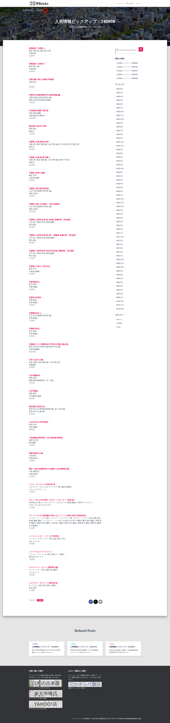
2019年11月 (120, 305)
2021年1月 (119, 256)
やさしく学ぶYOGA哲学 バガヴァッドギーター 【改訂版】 (52, 500)
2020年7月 (119, 278)
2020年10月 (120, 267)
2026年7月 (119, 92)
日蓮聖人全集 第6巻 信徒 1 (39, 142)
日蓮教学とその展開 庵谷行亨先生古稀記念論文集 (48, 344)
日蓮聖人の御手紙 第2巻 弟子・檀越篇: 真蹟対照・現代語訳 (52, 235)
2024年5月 (119, 161)
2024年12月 (120, 142)
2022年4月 (119, 221)
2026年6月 (119, 96)
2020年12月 (120, 259)
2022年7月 (119, 214)
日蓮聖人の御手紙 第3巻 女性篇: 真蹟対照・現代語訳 (50, 220)
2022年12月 (120, 199)
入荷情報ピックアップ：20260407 (127, 74)
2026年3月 (119, 104)
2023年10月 (120, 168)
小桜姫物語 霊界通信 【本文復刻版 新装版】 (46, 438)
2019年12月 (120, 301)
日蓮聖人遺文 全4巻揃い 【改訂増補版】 (45, 204)
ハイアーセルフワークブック (40, 552)
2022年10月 (120, 206)
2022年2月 (119, 229)
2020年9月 (119, 271)
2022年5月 (119, 218)
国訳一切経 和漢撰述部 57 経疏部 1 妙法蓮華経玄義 (49, 469)
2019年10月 (120, 309)
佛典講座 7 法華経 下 (37, 64)
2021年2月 (119, 252)
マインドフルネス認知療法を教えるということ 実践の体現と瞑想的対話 (57, 515)
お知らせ (119, 319)
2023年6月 (119, 180)
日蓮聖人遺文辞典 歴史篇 (39, 188)
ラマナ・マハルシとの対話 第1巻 (42, 484)
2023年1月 (119, 195)
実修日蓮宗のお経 (36, 453)
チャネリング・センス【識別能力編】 (44, 567)
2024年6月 (119, 157)
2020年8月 (119, 275)
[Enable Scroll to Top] (166, 719)
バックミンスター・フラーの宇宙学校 (44, 536)
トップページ (119, 3)
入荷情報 (40, 600)
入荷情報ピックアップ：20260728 (127, 67)
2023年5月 (119, 183)
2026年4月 (119, 100)
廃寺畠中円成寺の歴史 (38, 126)
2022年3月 (119, 225)
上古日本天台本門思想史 (38, 422)
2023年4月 (119, 187)
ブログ (138, 3)
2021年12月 (120, 237)
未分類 (118, 327)
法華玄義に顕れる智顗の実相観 (41, 79)
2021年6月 (119, 244)
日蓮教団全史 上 (35, 313)
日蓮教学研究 (34, 329)
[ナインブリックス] (39, 3)
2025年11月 (120, 115)
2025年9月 (119, 123)
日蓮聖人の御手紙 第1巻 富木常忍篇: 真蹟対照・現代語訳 (51, 251)
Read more (49, 652)
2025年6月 (119, 134)
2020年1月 (119, 297)
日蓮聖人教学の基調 (37, 173)
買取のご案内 (129, 3)
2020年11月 (120, 263)
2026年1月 (119, 108)
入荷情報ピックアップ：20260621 (127, 71)
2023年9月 (119, 172)
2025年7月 (119, 130)
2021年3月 (119, 248)
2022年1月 (119, 233)
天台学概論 (33, 391)
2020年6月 (119, 282)
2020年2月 (119, 293)
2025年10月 (120, 119)
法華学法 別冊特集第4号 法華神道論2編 (44, 95)
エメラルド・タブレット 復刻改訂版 (43, 583)
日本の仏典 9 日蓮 (36, 360)
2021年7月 (119, 240)
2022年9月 (119, 210)
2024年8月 (119, 153)
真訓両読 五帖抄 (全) (37, 406)
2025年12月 (120, 111)
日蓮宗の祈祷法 (35, 297)
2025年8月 (119, 127)
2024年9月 (119, 149)
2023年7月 (119, 176)
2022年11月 (120, 202)
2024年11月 (120, 146)
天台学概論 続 (34, 375)
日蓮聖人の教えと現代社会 (39, 266)
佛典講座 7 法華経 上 (37, 48)
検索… (117, 49)
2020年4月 (119, 290)
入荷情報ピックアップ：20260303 (127, 78)
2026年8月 (119, 89)
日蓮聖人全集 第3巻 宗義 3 (39, 157)
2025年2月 (119, 138)
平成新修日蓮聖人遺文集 (38, 110)
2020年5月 (119, 286)
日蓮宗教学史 (34, 282)
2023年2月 (119, 191)
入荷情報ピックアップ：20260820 (127, 63)
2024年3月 (119, 164)
